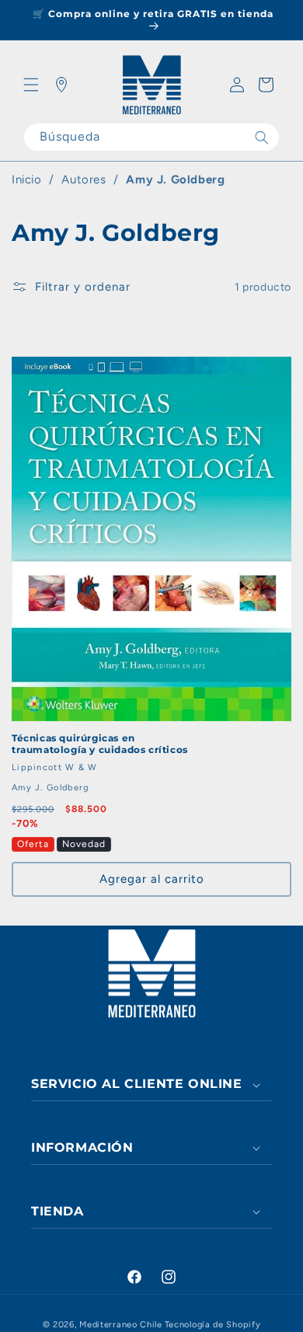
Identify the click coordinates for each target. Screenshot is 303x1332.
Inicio (27, 180)
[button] (31, 85)
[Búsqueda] (262, 137)
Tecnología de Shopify (213, 1325)
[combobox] (151, 137)
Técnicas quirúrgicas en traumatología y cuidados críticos (100, 744)
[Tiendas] (61, 84)
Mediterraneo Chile (120, 1325)
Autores (83, 180)
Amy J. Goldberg (175, 180)
